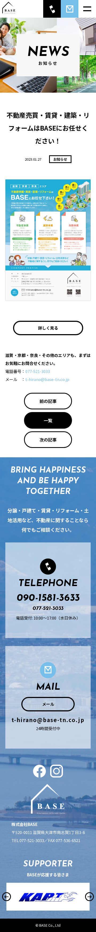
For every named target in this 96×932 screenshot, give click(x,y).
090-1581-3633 (48, 598)
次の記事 (48, 439)
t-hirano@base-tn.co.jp (47, 379)
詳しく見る (48, 328)
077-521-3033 (37, 371)
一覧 (48, 420)
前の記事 (48, 401)
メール (48, 704)
